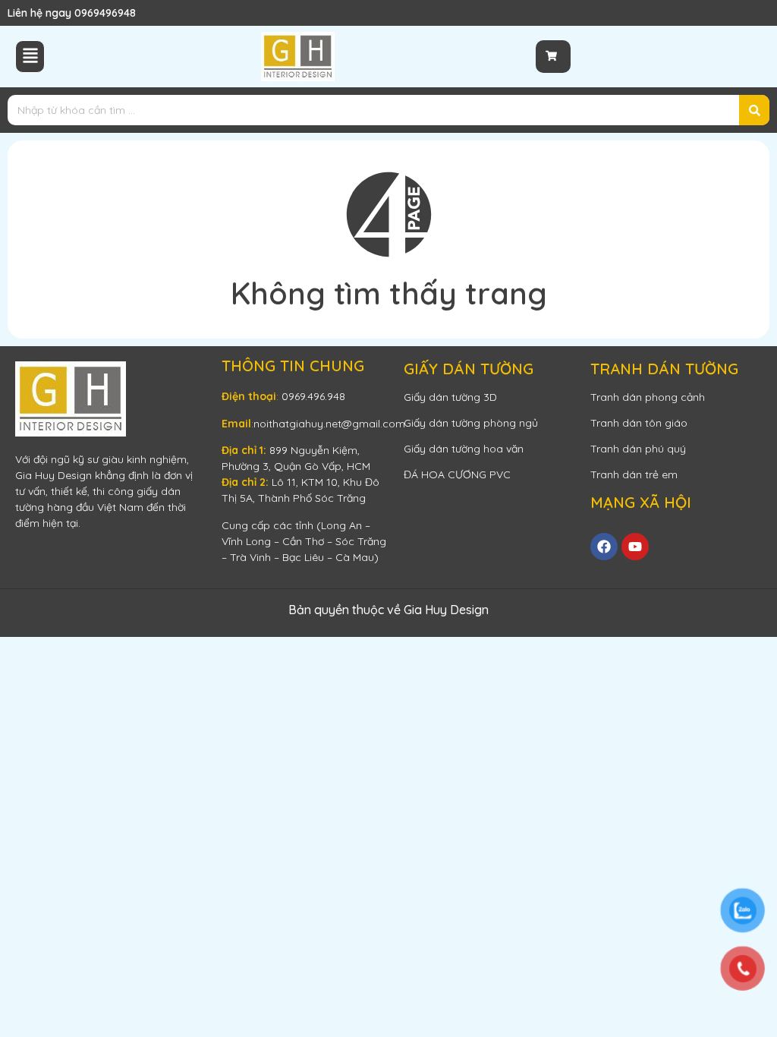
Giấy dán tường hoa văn (464, 448)
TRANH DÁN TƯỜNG (664, 368)
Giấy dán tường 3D (450, 397)
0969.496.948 (313, 396)
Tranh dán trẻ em (634, 474)
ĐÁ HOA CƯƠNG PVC (457, 474)
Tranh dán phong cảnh (647, 397)
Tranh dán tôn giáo (638, 423)
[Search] (754, 110)
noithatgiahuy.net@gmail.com (329, 423)
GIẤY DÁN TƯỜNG (468, 368)
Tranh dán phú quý (638, 448)
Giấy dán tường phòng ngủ (471, 423)
